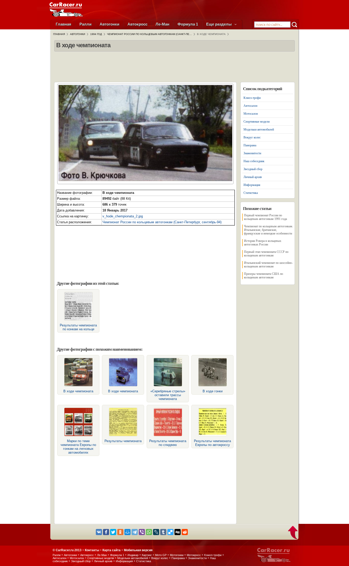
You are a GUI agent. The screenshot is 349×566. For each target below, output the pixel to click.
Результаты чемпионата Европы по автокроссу (212, 443)
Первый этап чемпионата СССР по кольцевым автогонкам (266, 253)
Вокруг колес (252, 137)
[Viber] (142, 532)
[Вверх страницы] (293, 533)
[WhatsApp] (149, 532)
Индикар (132, 555)
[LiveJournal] (156, 532)
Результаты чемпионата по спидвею (167, 443)
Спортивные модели (256, 121)
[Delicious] (170, 532)
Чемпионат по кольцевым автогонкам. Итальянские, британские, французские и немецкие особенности (268, 230)
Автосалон (250, 106)
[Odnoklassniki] (120, 532)
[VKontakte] (99, 532)
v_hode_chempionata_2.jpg (122, 216)
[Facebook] (106, 532)
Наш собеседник (253, 161)
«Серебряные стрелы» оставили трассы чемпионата (167, 395)
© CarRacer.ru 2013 (67, 550)
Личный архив (252, 177)
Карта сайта (111, 550)
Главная (63, 24)
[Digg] (178, 532)
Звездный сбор (252, 169)
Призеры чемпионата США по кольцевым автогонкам (263, 275)
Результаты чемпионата (123, 441)
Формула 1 (188, 24)
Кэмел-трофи (252, 98)
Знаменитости (252, 153)
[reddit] (185, 532)
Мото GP (161, 555)
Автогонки (109, 24)
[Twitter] (113, 532)
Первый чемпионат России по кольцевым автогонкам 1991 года (265, 217)
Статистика (250, 193)
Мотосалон (250, 113)
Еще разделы (219, 24)
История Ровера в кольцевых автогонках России (262, 242)
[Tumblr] (163, 532)
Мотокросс (194, 555)
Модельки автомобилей (258, 129)
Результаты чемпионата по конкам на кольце (78, 327)
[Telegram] (135, 532)
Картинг (147, 555)
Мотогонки (176, 555)
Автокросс (137, 24)
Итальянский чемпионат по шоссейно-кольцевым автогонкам (268, 264)
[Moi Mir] (127, 532)
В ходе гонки (213, 391)
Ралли (85, 24)
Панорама (249, 145)
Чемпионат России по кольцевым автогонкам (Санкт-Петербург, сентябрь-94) (162, 222)
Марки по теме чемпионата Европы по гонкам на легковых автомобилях (78, 446)
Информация (251, 185)
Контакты (92, 550)
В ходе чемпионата (78, 391)
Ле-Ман (162, 24)
